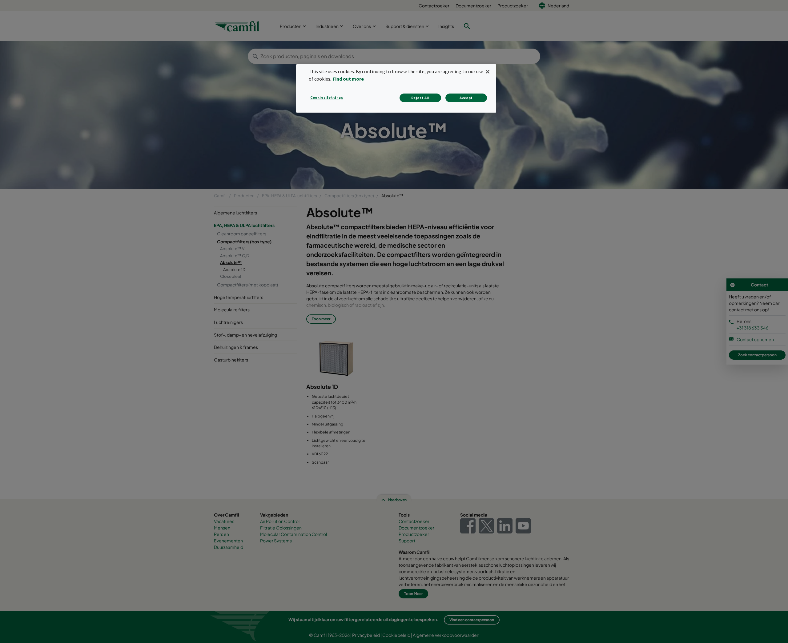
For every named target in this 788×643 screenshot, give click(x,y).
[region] (396, 88)
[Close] (487, 71)
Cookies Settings (326, 97)
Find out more (348, 79)
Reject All (420, 97)
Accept (466, 97)
